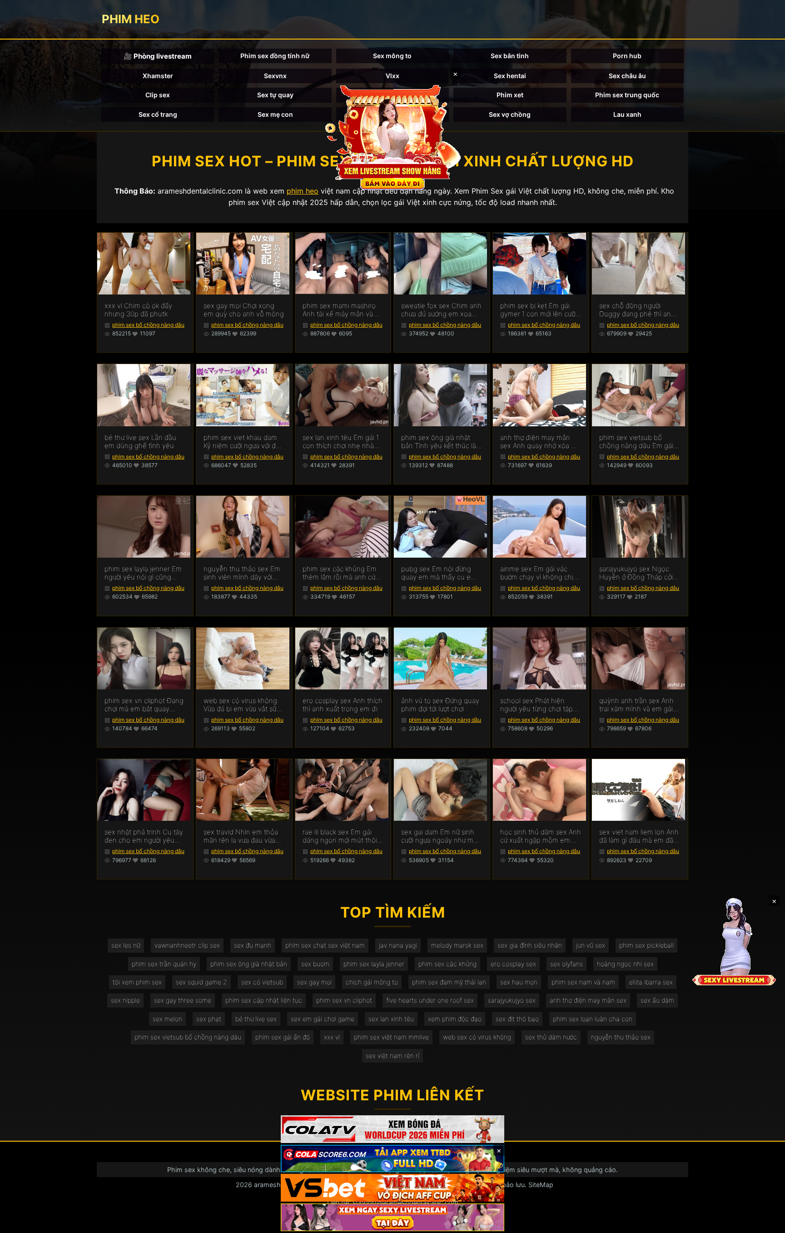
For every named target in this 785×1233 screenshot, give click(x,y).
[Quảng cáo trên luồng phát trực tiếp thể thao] (392, 1217)
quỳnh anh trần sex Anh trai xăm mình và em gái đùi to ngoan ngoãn (636, 705)
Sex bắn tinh (510, 56)
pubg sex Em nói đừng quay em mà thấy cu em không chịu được (439, 573)
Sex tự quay (275, 95)
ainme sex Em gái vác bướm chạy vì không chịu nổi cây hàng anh (538, 573)
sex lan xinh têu (391, 1019)
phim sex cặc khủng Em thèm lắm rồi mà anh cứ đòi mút (340, 573)
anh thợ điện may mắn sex (588, 1000)
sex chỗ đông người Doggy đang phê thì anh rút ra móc (637, 310)
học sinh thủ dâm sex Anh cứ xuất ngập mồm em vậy (540, 836)
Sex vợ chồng (510, 114)
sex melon (167, 1019)
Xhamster (158, 76)
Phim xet (510, 95)
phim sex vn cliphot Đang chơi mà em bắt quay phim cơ (144, 705)
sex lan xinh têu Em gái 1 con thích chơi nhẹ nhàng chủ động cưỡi (342, 442)
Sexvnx (275, 76)
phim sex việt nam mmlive (391, 1037)
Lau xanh (627, 114)
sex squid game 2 (201, 982)
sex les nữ (125, 945)
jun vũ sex (590, 945)
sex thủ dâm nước (551, 1037)
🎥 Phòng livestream (158, 56)
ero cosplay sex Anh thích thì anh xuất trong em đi (343, 705)
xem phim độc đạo (455, 1019)
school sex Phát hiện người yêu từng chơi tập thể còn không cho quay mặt (538, 705)
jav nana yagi (398, 945)
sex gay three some (182, 1000)
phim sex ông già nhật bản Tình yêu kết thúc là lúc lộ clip (438, 442)
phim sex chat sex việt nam (325, 945)
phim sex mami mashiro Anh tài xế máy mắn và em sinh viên (339, 310)
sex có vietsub (262, 982)
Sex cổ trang (158, 114)
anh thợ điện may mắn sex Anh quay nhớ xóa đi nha (538, 442)
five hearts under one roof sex (430, 1000)
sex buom (315, 964)
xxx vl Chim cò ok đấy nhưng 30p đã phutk (138, 310)
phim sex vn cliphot (344, 1000)
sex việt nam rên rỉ (392, 1055)
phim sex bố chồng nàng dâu (148, 324)
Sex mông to (392, 56)
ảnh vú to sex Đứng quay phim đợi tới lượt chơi (440, 705)
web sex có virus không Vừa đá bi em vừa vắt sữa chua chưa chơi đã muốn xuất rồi (242, 705)
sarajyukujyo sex (512, 1000)
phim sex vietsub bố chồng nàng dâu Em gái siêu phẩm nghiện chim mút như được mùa (636, 442)
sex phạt (208, 1019)
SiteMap (540, 1184)
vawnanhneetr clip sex (187, 945)
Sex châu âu (627, 76)
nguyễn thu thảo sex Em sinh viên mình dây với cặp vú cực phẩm (242, 573)
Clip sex (157, 95)
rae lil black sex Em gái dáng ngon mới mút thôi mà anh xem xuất (340, 836)
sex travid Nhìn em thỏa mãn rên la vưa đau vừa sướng (241, 836)
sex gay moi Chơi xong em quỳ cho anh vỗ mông (244, 310)
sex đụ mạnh (252, 945)
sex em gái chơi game (322, 1019)
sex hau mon (518, 982)
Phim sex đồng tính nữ (275, 56)
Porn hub (627, 56)
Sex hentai (510, 76)
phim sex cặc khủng (447, 964)
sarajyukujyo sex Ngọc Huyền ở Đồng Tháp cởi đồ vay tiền (636, 573)
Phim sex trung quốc (627, 95)
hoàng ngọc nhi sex (625, 964)
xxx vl (332, 1037)
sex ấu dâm (657, 1000)
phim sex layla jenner (373, 964)
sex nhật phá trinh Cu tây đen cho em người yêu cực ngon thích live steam (144, 836)
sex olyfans (566, 964)
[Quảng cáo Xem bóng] (392, 1129)
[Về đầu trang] (765, 1222)
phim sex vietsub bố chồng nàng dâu (187, 1037)
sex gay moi (314, 982)
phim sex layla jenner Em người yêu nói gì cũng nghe (143, 573)
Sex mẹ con (275, 114)
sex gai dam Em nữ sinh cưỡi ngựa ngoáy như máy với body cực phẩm (441, 836)
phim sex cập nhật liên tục (263, 1000)
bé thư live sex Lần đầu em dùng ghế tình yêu (140, 442)
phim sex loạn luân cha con (592, 1019)
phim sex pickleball (646, 945)
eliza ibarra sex (651, 982)
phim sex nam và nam (583, 982)
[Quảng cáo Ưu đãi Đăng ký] (392, 1159)
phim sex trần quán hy (164, 964)
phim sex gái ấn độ (282, 1037)
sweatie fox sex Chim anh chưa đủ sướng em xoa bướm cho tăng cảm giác (441, 310)
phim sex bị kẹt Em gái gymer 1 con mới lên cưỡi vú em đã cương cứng (538, 310)
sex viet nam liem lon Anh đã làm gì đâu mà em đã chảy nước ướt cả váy (639, 836)
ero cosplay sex (513, 964)
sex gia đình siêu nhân (529, 945)
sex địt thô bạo (517, 1019)
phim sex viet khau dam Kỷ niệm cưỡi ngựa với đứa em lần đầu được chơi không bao (243, 442)
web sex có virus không (477, 1037)
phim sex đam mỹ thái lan (449, 982)
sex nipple (125, 1000)
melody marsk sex (457, 945)
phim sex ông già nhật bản (248, 964)
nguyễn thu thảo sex (621, 1037)
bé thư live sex (256, 1019)
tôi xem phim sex (137, 982)
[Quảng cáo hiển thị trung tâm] (392, 136)
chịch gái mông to (372, 982)
